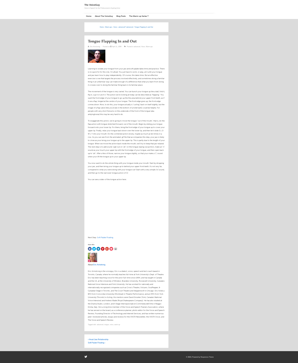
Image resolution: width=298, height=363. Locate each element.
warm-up (117, 324)
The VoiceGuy (92, 5)
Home (88, 16)
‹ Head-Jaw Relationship (98, 339)
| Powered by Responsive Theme (202, 357)
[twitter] (86, 357)
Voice (115, 27)
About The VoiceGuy (104, 16)
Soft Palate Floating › (96, 343)
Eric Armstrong (99, 265)
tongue (106, 324)
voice (111, 324)
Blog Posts (121, 16)
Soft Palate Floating (105, 237)
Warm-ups (108, 27)
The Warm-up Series (138, 16)
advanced (122, 27)
